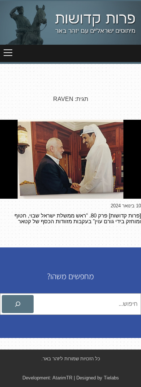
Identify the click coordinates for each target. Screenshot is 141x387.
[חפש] (18, 304)
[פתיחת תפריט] (8, 53)
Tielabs (111, 378)
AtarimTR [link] (62, 378)
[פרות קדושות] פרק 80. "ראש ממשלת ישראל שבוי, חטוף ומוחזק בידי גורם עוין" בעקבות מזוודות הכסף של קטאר (77, 218)
